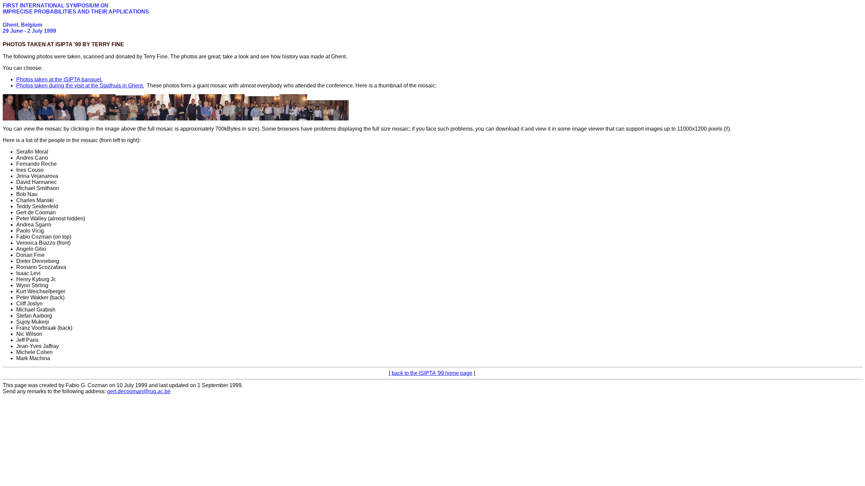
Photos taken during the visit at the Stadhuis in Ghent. (80, 85)
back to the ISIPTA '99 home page (432, 373)
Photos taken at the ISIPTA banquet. (59, 79)
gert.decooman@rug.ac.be (139, 391)
